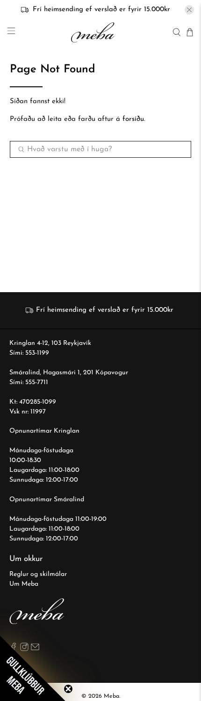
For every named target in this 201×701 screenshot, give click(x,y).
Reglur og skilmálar (38, 574)
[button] (32, 668)
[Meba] (93, 32)
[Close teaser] (68, 689)
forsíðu (133, 119)
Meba (111, 696)
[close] (189, 9)
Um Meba (23, 584)
